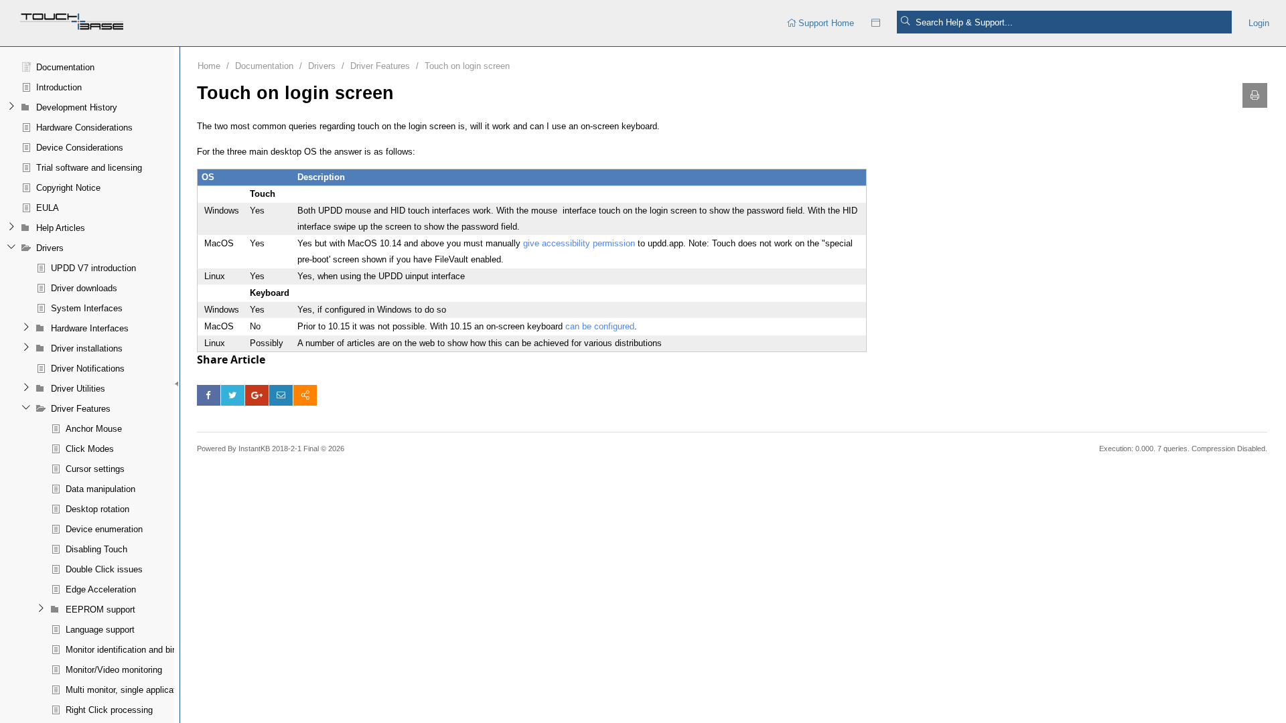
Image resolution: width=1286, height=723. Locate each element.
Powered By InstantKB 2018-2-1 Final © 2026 (270, 449)
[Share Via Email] (281, 395)
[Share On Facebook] (208, 395)
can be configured (599, 326)
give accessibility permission (579, 243)
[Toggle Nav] (876, 23)
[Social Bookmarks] (305, 395)
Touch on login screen (467, 66)
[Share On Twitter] (232, 395)
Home (209, 66)
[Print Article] (1254, 95)
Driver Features (380, 66)
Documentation (264, 66)
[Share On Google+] (257, 395)
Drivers (322, 66)
